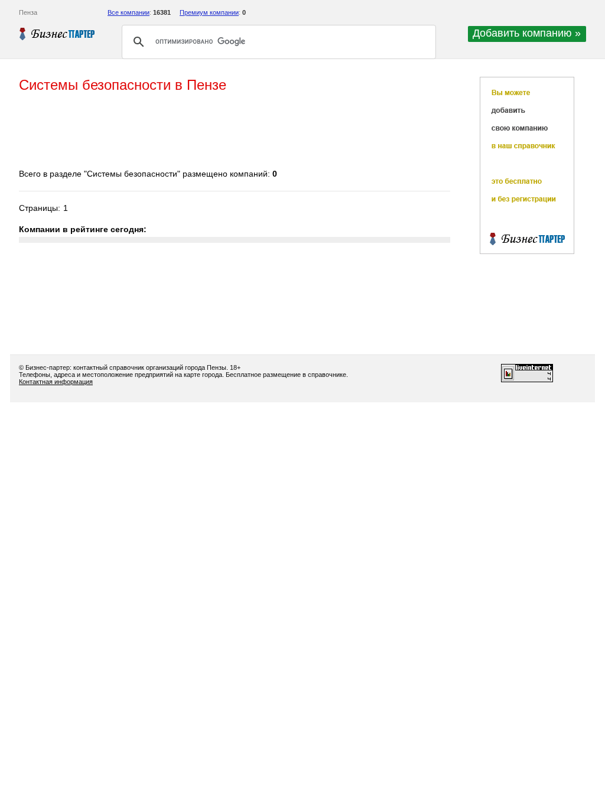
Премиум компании (209, 12)
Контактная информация (56, 381)
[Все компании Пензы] (57, 34)
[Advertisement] (234, 131)
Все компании (128, 12)
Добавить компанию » (527, 33)
